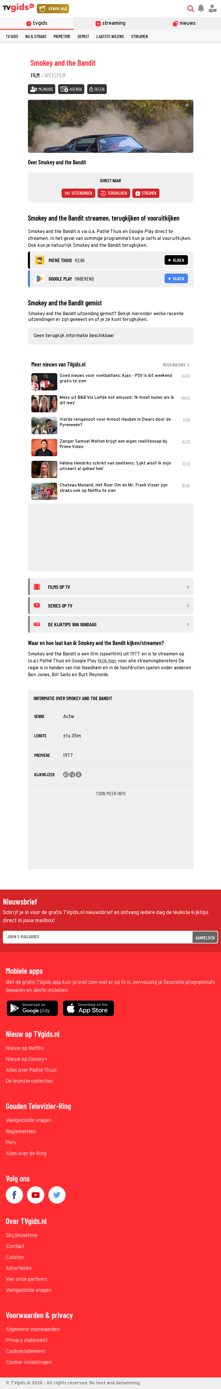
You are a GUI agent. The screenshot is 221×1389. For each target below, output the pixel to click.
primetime (62, 36)
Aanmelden (205, 937)
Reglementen (21, 1132)
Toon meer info (110, 793)
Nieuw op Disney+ (26, 1059)
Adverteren (19, 1268)
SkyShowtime (22, 1235)
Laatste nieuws (110, 36)
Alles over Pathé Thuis (31, 1070)
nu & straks (35, 36)
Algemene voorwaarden (33, 1329)
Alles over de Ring (26, 1154)
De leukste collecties (29, 1081)
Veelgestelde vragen (29, 1120)
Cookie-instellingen (29, 1362)
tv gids (12, 36)
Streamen (139, 36)
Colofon (15, 1257)
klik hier (108, 661)
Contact (15, 1246)
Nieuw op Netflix (25, 1048)
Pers (11, 1143)
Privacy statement (26, 1340)
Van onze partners (26, 1279)
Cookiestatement (25, 1351)
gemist (83, 36)
